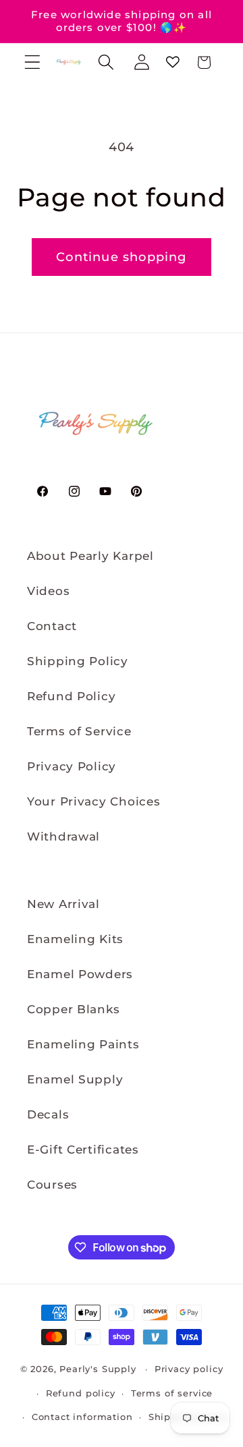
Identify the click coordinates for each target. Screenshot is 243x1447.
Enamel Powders (80, 974)
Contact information (82, 1416)
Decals (48, 1114)
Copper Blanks (73, 1009)
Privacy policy (189, 1368)
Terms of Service (79, 731)
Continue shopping (121, 257)
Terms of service (172, 1393)
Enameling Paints (83, 1044)
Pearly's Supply (97, 1368)
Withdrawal (63, 836)
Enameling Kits (75, 939)
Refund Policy (71, 696)
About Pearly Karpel (90, 556)
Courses (52, 1184)
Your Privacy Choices (93, 801)
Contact (52, 626)
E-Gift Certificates (83, 1149)
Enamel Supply (75, 1079)
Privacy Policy (71, 766)
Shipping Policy (77, 661)
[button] (33, 62)
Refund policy (80, 1393)
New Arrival (63, 904)
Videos (48, 591)
